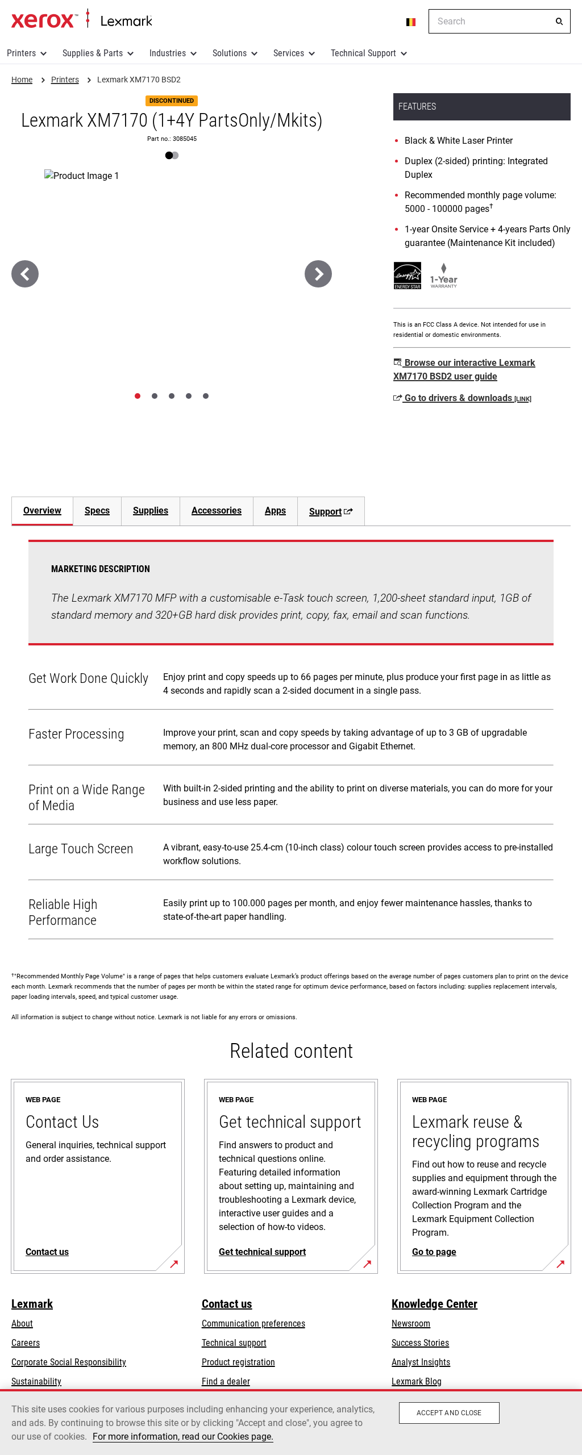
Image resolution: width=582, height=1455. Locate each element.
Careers (25, 1342)
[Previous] (25, 273)
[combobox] (500, 21)
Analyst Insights (421, 1362)
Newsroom (411, 1323)
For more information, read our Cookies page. (183, 1436)
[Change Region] (411, 21)
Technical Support (363, 53)
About (22, 1323)
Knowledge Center (434, 1304)
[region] (291, 1422)
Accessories (217, 510)
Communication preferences (253, 1323)
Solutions (230, 53)
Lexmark (32, 1304)
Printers (21, 53)
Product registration (238, 1362)
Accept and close (449, 1413)
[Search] (559, 22)
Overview (42, 510)
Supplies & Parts (93, 53)
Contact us (227, 1304)
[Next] (318, 273)
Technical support (234, 1342)
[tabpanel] (291, 742)
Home (81, 18)
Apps (275, 510)
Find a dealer (226, 1381)
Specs (97, 510)
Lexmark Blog (417, 1381)
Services (288, 53)
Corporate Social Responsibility (68, 1362)
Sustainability (36, 1381)
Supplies (150, 510)
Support (325, 511)
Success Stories (420, 1342)
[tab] (137, 396)
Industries (167, 53)
